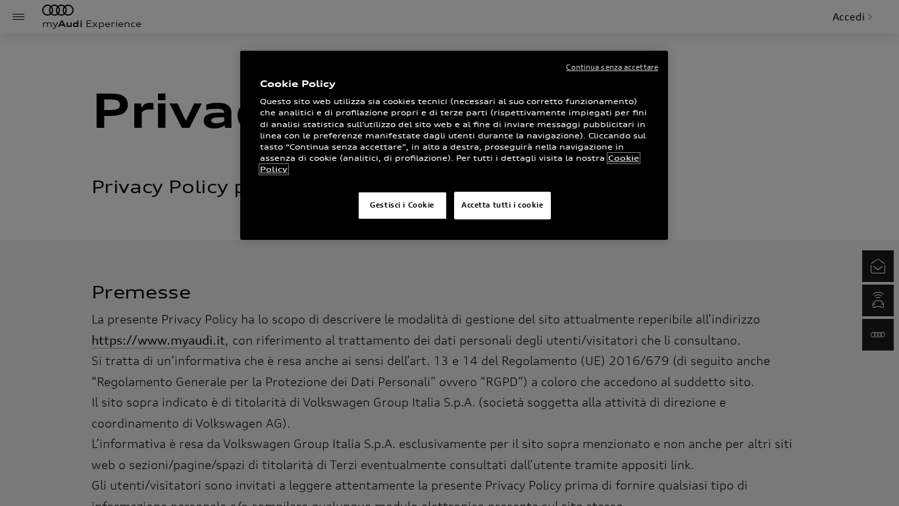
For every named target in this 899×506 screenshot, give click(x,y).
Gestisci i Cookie (402, 205)
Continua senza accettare (612, 67)
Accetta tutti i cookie (502, 205)
